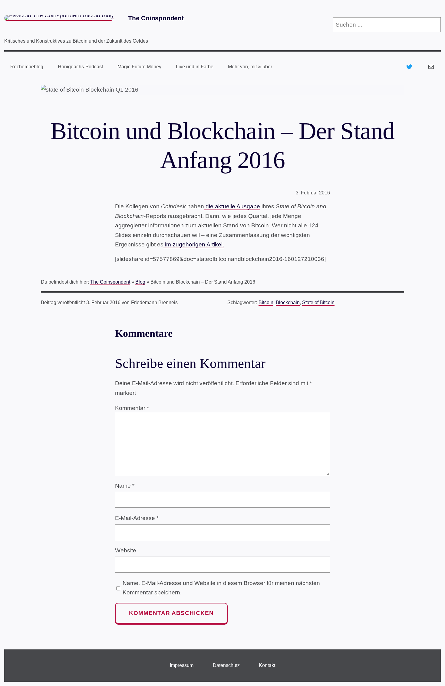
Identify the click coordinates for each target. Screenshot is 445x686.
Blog (140, 281)
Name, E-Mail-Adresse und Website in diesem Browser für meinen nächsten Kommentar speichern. (221, 588)
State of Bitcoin (318, 302)
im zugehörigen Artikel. (193, 244)
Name (124, 486)
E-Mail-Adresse (137, 518)
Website (125, 550)
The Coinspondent (156, 18)
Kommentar (132, 408)
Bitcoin (266, 302)
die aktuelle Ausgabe (232, 206)
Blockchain (288, 302)
